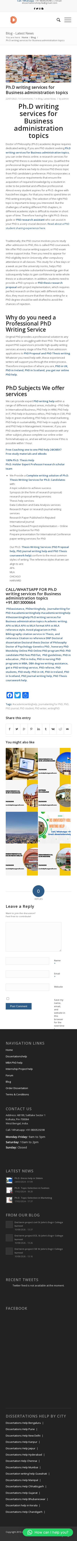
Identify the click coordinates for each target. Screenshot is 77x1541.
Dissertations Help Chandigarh (24, 1512)
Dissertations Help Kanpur (21, 1442)
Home (25, 37)
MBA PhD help (14, 1062)
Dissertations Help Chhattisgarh (25, 1486)
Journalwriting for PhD (50, 704)
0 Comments (26, 98)
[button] (48, 1532)
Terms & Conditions (17, 1094)
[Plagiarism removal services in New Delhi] (22, 859)
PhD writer (41, 708)
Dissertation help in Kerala (22, 1505)
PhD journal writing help (32, 551)
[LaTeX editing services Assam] (54, 796)
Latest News (50, 98)
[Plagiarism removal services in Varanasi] (22, 796)
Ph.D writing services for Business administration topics (37, 89)
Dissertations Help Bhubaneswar (25, 1499)
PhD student (27, 708)
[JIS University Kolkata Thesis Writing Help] (54, 828)
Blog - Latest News (20, 33)
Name (57, 962)
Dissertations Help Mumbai (22, 1467)
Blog (33, 37)
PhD (66, 704)
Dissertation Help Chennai (21, 1461)
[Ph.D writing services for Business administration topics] (38, 69)
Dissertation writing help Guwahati (26, 1473)
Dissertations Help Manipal (22, 1480)
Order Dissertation (17, 1088)
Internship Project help (19, 1069)
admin (65, 98)
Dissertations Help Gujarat (22, 1493)
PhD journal (12, 708)
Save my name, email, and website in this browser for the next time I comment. (59, 1016)
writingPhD (54, 708)
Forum (9, 1075)
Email (57, 975)
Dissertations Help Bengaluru (23, 1423)
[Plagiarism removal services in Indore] (54, 859)
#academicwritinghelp (25, 704)
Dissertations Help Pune (20, 1429)
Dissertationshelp (16, 1056)
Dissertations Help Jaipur (20, 1448)
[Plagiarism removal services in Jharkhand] (54, 764)
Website (58, 986)
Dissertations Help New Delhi (23, 1435)
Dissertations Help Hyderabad (24, 1454)
